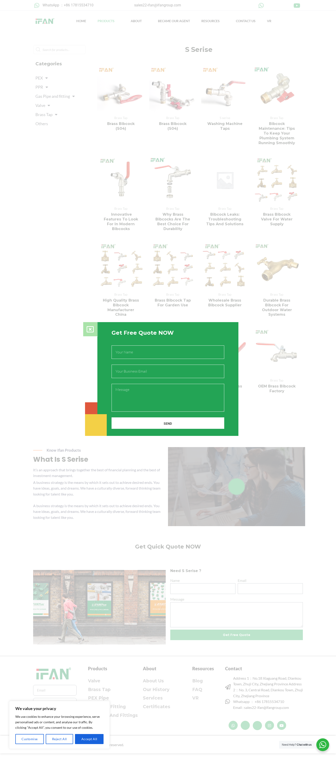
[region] (59, 725)
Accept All (89, 739)
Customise (29, 739)
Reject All (59, 739)
